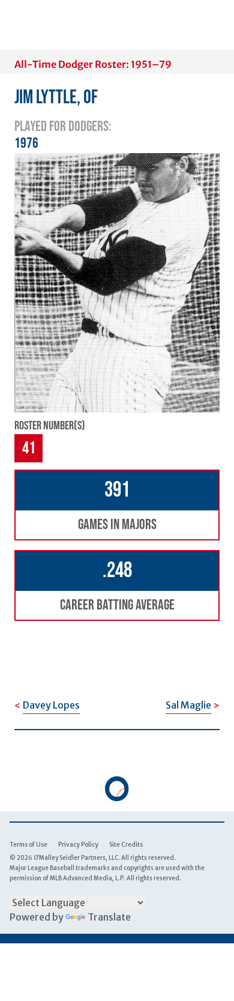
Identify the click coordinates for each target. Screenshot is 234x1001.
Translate (109, 917)
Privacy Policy (78, 844)
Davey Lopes (51, 705)
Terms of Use (28, 844)
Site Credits (126, 844)
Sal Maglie (188, 705)
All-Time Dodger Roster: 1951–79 (93, 64)
